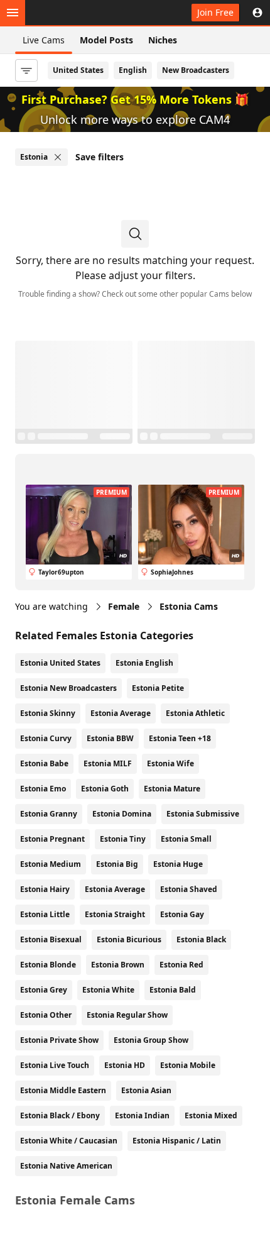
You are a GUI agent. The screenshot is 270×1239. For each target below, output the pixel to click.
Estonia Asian (146, 1090)
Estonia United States (60, 663)
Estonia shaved (188, 889)
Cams (188, 606)
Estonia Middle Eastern (63, 1090)
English (133, 70)
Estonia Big (117, 864)
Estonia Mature (172, 788)
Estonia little (45, 914)
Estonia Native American (66, 1165)
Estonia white (108, 989)
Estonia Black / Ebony (60, 1115)
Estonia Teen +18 (180, 738)
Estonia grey (43, 989)
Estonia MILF (108, 763)
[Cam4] (70, 13)
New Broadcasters (195, 70)
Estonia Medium (50, 864)
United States (78, 70)
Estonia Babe (44, 763)
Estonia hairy (45, 889)
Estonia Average (120, 713)
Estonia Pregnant (52, 839)
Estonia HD (124, 1065)
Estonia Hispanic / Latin (176, 1140)
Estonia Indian (142, 1115)
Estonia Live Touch (54, 1065)
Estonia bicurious (129, 939)
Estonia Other (46, 1015)
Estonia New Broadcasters (68, 688)
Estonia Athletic (195, 713)
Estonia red (181, 964)
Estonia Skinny (47, 713)
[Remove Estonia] (57, 157)
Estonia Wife (170, 763)
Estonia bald (172, 989)
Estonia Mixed (211, 1115)
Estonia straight (115, 914)
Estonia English (144, 663)
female (123, 606)
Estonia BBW (110, 738)
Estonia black (201, 939)
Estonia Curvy (46, 738)
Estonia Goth (105, 788)
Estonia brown (117, 964)
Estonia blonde (48, 964)
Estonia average (115, 889)
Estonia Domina (121, 813)
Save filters (99, 157)
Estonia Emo (43, 788)
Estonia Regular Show (127, 1015)
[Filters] (26, 70)
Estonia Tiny (123, 839)
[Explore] (12, 12)
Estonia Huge (178, 864)
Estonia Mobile (187, 1065)
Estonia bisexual (51, 939)
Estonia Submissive (202, 813)
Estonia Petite (158, 688)
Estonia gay (182, 914)
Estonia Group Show (151, 1040)
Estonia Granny (48, 813)
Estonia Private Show (59, 1040)
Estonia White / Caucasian (68, 1140)
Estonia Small (186, 839)
